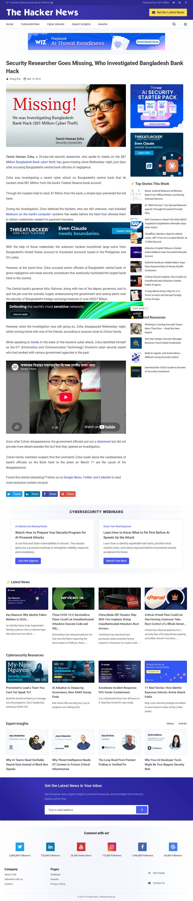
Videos (170, 723)
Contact (9, 884)
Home (9, 24)
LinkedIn (105, 477)
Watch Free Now (116, 560)
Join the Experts (28, 560)
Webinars (56, 874)
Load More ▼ (139, 308)
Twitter (88, 477)
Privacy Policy (58, 884)
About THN (10, 874)
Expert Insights (81, 24)
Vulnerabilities (30, 24)
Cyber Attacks (55, 24)
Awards (102, 24)
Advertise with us (14, 879)
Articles (182, 723)
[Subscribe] (141, 810)
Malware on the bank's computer (28, 214)
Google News (73, 477)
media (35, 342)
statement (104, 441)
